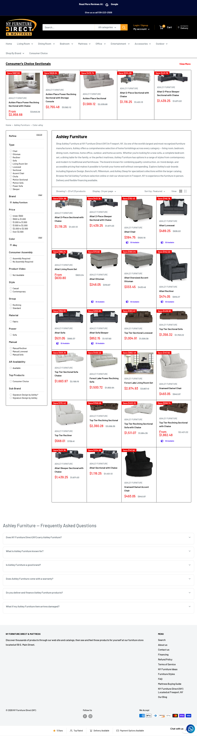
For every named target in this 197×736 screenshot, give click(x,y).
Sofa (14, 160)
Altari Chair (130, 231)
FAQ (160, 678)
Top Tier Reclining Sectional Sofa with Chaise (138, 425)
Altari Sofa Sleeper (99, 332)
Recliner (16, 157)
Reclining (16, 305)
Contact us (163, 649)
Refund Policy (165, 659)
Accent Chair (18, 173)
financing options (37, 599)
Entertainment (118, 43)
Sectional (16, 170)
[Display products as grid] (180, 191)
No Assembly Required (22, 261)
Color (12, 238)
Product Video (17, 268)
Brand (12, 196)
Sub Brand (15, 388)
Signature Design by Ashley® (25, 395)
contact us (162, 599)
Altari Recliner (166, 291)
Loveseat (16, 167)
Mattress (82, 43)
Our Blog (162, 696)
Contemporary (19, 291)
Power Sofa (17, 186)
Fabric (15, 321)
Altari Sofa (60, 332)
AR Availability (17, 361)
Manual (13, 341)
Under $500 (17, 216)
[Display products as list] (185, 191)
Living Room (23, 43)
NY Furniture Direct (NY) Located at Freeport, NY (170, 690)
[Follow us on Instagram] (90, 716)
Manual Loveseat (20, 351)
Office (99, 43)
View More (185, 63)
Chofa (15, 176)
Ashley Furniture (18, 98)
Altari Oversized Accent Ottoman (136, 279)
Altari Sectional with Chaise (103, 467)
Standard (16, 308)
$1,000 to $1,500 (19, 222)
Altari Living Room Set (66, 269)
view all (39, 135)
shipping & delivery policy (140, 599)
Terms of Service (167, 664)
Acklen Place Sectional (94, 98)
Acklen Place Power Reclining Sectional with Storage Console (61, 98)
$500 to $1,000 (19, 219)
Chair (14, 151)
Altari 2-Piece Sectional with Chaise (134, 94)
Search (162, 639)
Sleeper (16, 189)
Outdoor (160, 43)
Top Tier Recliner (63, 435)
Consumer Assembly (21, 252)
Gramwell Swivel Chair (170, 388)
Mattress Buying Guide (169, 683)
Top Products (16, 375)
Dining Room (45, 43)
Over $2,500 (18, 232)
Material (13, 315)
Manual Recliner (19, 348)
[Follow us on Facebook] (85, 716)
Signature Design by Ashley (24, 398)
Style (12, 282)
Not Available (18, 275)
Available (16, 368)
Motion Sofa (17, 183)
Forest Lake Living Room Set (138, 382)
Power (12, 328)
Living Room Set (20, 164)
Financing (163, 654)
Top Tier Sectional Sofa (171, 329)
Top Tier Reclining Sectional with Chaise (173, 424)
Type (11, 144)
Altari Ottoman (97, 278)
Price (12, 209)
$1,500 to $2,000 (20, 225)
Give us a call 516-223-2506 (98, 12)
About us (162, 644)
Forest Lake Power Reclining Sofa (104, 380)
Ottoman (16, 154)
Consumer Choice (38, 53)
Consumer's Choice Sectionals (28, 64)
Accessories (141, 43)
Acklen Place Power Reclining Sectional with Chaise (24, 104)
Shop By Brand (13, 53)
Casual (15, 288)
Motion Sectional (20, 179)
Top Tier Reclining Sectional (104, 420)
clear (40, 195)
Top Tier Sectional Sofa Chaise (66, 373)
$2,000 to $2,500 (20, 228)
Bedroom (65, 43)
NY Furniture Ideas (167, 669)
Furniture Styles (166, 673)
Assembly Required (21, 258)
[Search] (124, 27)
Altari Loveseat (167, 225)
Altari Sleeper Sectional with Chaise (69, 470)
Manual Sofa (17, 354)
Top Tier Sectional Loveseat (138, 332)
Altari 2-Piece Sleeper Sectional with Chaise (168, 93)
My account (140, 28)
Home (9, 43)
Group (12, 298)
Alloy (14, 245)
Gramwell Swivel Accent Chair (136, 489)
